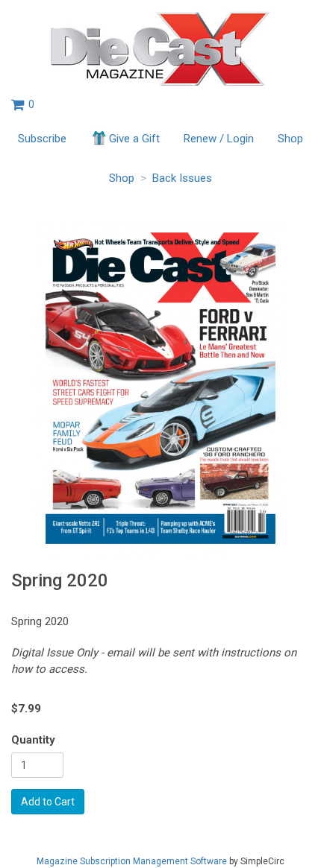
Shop (290, 138)
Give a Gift (134, 138)
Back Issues (182, 178)
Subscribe (42, 138)
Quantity (33, 740)
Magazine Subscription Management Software (132, 861)
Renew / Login (219, 138)
